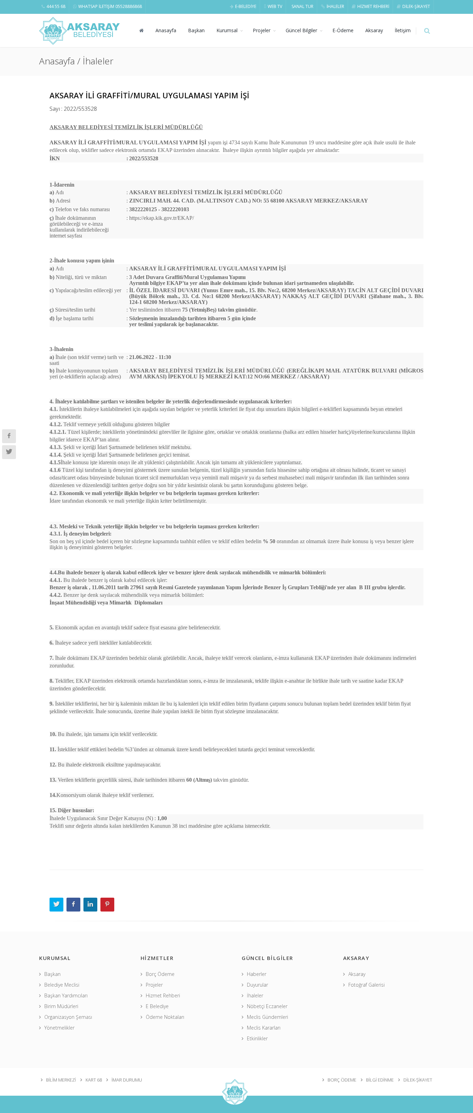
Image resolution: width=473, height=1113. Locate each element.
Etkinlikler (257, 1038)
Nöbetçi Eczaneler (267, 1006)
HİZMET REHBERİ (373, 6)
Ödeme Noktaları (165, 1017)
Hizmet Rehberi (163, 995)
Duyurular (257, 984)
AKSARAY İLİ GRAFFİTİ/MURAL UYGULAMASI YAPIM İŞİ (149, 95)
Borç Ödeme (160, 974)
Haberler (256, 974)
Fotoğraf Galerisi (366, 984)
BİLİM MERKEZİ (61, 1080)
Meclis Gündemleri (267, 1017)
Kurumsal (227, 30)
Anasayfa (165, 30)
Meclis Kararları (263, 1027)
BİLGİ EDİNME (380, 1080)
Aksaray (374, 30)
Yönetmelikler (59, 1027)
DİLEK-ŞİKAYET (416, 6)
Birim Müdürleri (61, 1006)
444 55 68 (55, 6)
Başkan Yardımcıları (66, 995)
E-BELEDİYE (245, 6)
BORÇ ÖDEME (342, 1080)
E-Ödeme (343, 30)
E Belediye (157, 1006)
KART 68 (94, 1080)
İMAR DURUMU (126, 1080)
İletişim (403, 30)
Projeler (261, 30)
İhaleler (255, 995)
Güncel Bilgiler (301, 30)
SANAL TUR (302, 6)
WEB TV (275, 6)
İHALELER (335, 6)
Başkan (196, 30)
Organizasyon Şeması (68, 1017)
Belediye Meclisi (61, 984)
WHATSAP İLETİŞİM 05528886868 (110, 6)
